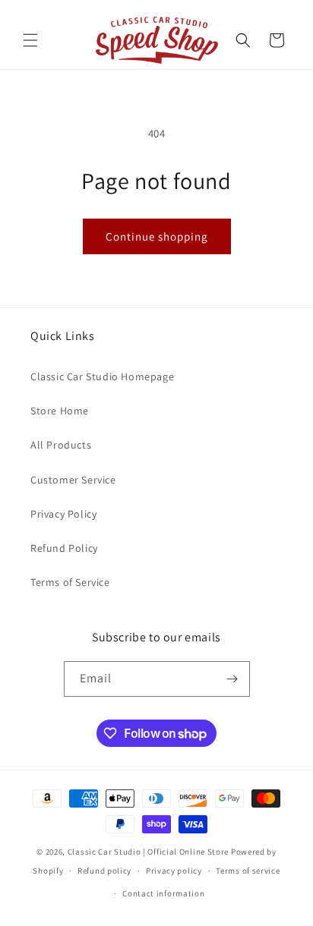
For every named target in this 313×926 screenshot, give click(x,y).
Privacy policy (174, 870)
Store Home (59, 410)
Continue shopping (157, 236)
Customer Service (73, 480)
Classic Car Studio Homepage (102, 376)
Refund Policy (64, 548)
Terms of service (248, 870)
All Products (60, 445)
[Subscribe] (232, 679)
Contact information (163, 893)
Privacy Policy (63, 514)
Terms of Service (70, 582)
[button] (30, 40)
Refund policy (104, 870)
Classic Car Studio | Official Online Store (148, 851)
